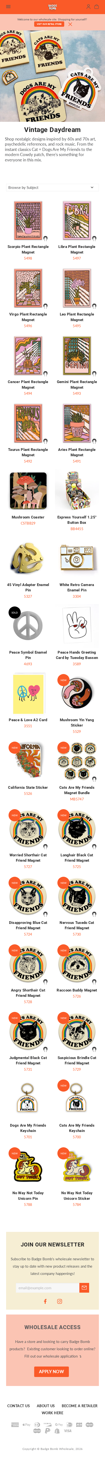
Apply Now (51, 1371)
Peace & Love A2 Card (28, 720)
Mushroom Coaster (28, 517)
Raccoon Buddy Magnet (77, 990)
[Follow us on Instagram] (60, 1301)
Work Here (52, 1413)
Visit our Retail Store (49, 24)
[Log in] (88, 7)
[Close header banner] (70, 24)
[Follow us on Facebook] (45, 1301)
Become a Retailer (80, 1406)
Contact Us (18, 1406)
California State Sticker (28, 787)
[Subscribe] (84, 1288)
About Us (46, 1406)
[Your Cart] (96, 7)
